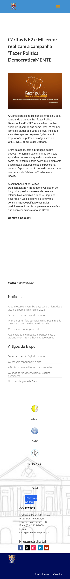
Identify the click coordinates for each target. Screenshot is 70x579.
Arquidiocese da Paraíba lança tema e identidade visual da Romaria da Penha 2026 (35, 308)
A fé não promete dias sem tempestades (30, 367)
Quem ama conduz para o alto (24, 329)
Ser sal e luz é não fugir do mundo (26, 315)
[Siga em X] (27, 547)
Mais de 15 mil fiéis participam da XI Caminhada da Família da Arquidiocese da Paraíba (34, 322)
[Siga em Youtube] (46, 547)
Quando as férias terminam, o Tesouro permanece (29, 374)
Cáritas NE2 (17, 199)
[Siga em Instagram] (33, 547)
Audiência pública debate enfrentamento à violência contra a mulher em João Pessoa (31, 336)
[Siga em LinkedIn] (40, 547)
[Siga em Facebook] (20, 547)
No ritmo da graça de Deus (22, 381)
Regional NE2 (25, 282)
